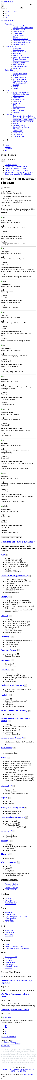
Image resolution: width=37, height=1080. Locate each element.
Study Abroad (17, 33)
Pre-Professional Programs (12, 817)
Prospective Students (11, 884)
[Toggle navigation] (3, 161)
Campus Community (11, 888)
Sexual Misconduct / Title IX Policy (16, 916)
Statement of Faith (19, 99)
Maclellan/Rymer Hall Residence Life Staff (19, 172)
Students (7, 147)
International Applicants (21, 61)
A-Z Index (8, 959)
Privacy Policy (9, 920)
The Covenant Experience (21, 94)
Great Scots (8, 960)
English (4, 695)
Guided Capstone (18, 31)
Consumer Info (10, 914)
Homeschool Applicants (21, 57)
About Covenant (18, 96)
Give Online (9, 964)
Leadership (16, 109)
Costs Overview (18, 50)
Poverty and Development (12, 807)
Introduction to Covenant (21, 92)
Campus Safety (18, 132)
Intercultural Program (20, 79)
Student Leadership (19, 77)
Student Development (20, 74)
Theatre (4, 854)
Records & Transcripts (20, 39)
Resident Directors (11, 165)
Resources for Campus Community (24, 118)
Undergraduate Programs (21, 26)
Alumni (15, 123)
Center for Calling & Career (22, 40)
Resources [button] (8, 114)
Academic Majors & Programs (11, 537)
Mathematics (6, 748)
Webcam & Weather (11, 966)
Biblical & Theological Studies (14, 576)
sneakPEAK (9, 936)
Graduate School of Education (23, 28)
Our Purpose (17, 101)
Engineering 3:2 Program (12, 685)
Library (15, 37)
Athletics (16, 72)
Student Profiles (10, 900)
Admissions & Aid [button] (11, 46)
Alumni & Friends (11, 889)
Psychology (6, 831)
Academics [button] (8, 24)
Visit (6, 13)
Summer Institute (18, 35)
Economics (5, 660)
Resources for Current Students (23, 116)
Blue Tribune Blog (19, 110)
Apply (7, 15)
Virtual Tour (9, 930)
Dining (15, 86)
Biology (4, 597)
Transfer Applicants (19, 59)
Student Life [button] (9, 70)
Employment (9, 912)
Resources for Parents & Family (23, 120)
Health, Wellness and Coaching (14, 710)
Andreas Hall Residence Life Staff (16, 166)
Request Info (17, 68)
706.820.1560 (5, 1046)
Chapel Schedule (18, 129)
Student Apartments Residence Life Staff (18, 174)
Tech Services (17, 134)
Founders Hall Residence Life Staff (16, 170)
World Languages (8, 862)
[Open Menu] (2, 4)
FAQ (14, 105)
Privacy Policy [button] (28, 1074)
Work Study (17, 53)
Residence (8, 148)
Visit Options (9, 934)
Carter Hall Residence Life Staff (15, 168)
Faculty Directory (19, 107)
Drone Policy (9, 922)
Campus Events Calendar (21, 127)
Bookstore (8, 968)
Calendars (8, 898)
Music (3, 757)
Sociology (5, 841)
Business (4, 616)
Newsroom (16, 112)
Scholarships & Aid (19, 52)
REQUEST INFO (11, 11)
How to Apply (18, 55)
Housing (16, 85)
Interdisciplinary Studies (11, 738)
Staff (6, 150)
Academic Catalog (19, 29)
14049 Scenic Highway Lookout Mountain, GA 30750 (10, 1043)
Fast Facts (16, 103)
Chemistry (5, 636)
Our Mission (17, 98)
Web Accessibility (11, 918)
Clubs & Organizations (20, 83)
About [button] (7, 90)
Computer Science (9, 650)
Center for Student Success (22, 42)
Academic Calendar (19, 44)
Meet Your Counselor (20, 66)
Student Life (17, 75)
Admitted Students (19, 63)
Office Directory (10, 962)
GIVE (7, 17)
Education (5, 670)
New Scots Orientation (20, 81)
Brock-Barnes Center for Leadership (17, 948)
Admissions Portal (11, 957)
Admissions (17, 48)
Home (7, 145)
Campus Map (17, 131)
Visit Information (18, 64)
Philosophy (6, 786)
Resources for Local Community (23, 121)
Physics (4, 797)
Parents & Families (11, 886)
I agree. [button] (3, 1076)
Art (2, 555)
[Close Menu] (2, 6)
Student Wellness (18, 136)
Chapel (15, 88)
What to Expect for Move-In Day (15, 1010)
